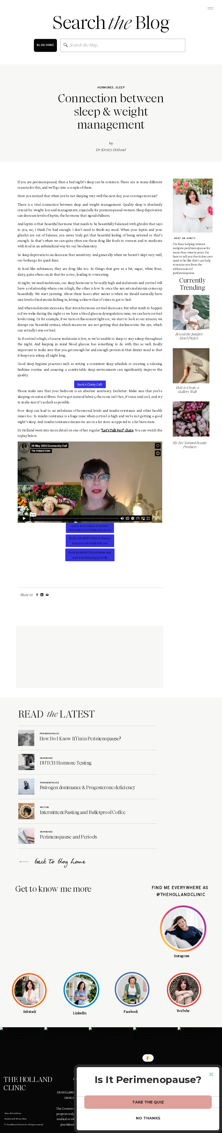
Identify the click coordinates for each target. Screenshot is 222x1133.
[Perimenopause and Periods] (26, 836)
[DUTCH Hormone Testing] (26, 762)
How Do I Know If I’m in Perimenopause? (80, 738)
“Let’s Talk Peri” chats (117, 430)
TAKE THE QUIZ (148, 1101)
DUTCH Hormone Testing (66, 763)
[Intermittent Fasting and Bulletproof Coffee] (26, 811)
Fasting (44, 807)
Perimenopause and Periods (68, 837)
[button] (148, 1079)
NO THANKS (148, 1118)
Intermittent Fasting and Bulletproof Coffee (82, 812)
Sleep (120, 88)
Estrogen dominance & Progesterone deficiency (87, 788)
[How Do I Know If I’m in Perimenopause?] (26, 738)
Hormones (105, 88)
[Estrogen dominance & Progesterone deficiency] (26, 786)
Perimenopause (49, 733)
